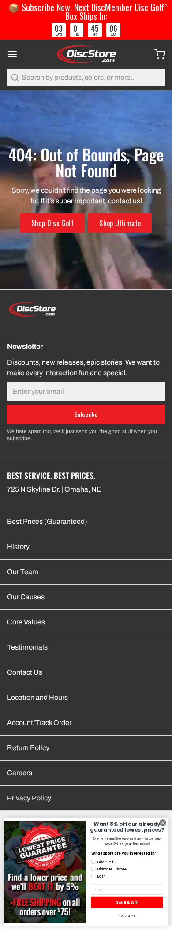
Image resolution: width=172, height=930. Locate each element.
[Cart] (156, 54)
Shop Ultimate (120, 223)
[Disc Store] (86, 54)
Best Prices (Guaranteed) (47, 521)
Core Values (26, 622)
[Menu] (16, 54)
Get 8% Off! (126, 902)
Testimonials (27, 647)
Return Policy (28, 747)
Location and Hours (37, 697)
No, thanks (127, 915)
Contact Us (24, 672)
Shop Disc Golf (52, 223)
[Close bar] (166, 5)
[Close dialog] (162, 822)
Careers (19, 773)
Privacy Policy (29, 798)
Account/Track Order (39, 722)
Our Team (22, 571)
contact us (124, 201)
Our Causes (26, 597)
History (18, 546)
